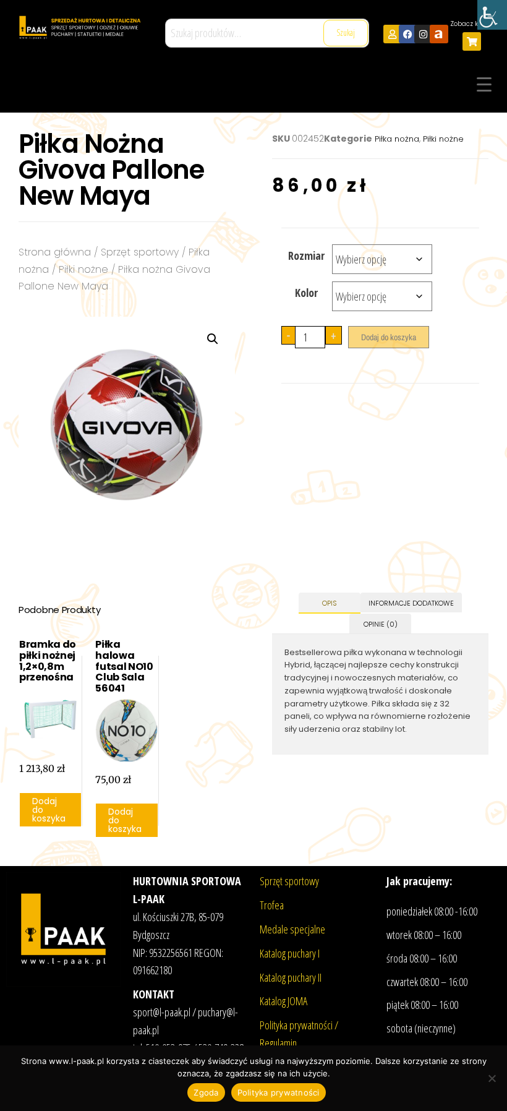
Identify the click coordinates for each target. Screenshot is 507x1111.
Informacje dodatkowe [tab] (411, 603)
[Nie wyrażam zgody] (491, 1078)
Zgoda (206, 1092)
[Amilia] (439, 34)
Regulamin (278, 1043)
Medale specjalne (292, 929)
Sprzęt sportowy (140, 252)
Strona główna (55, 252)
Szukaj (345, 32)
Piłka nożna (397, 139)
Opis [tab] (329, 603)
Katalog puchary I (290, 953)
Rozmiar (306, 255)
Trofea (272, 905)
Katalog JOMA (283, 1000)
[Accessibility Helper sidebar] (492, 15)
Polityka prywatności (278, 1092)
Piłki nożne (83, 269)
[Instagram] (423, 34)
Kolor (306, 292)
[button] (213, 339)
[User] (392, 34)
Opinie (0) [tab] (381, 624)
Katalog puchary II (291, 977)
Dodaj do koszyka (388, 337)
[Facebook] (408, 34)
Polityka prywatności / (299, 1025)
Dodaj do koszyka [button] (49, 810)
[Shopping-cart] (471, 41)
